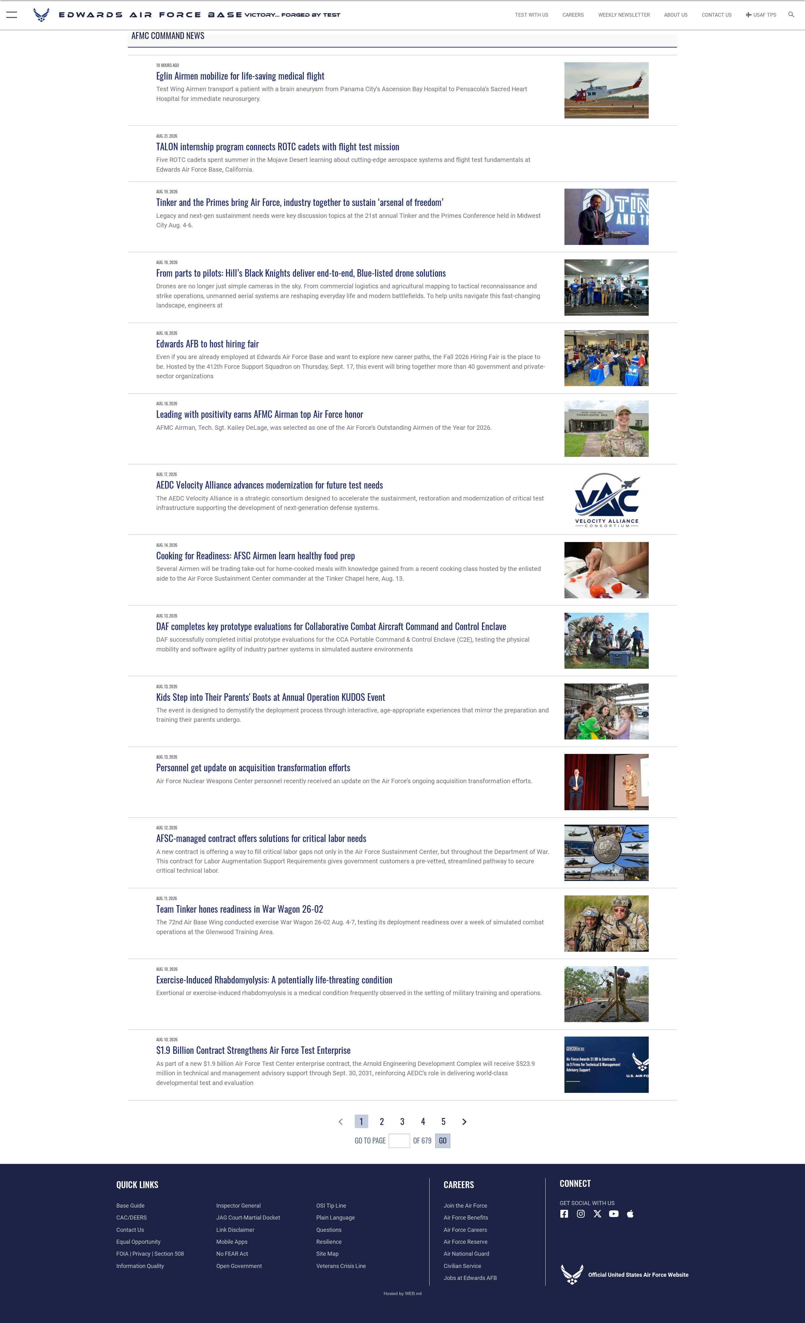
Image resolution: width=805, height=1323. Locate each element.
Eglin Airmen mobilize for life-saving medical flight (240, 75)
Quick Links (137, 1184)
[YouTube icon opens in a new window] (614, 1214)
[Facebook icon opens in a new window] (564, 1214)
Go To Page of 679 (393, 1140)
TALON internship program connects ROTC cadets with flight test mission (277, 146)
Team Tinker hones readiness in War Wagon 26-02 (239, 908)
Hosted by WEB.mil (403, 1293)
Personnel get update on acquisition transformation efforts (253, 767)
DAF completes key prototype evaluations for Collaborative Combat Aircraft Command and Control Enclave (331, 626)
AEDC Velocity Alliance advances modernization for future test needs (269, 484)
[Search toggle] (791, 15)
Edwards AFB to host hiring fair (207, 343)
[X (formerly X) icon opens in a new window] (597, 1214)
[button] (10, 15)
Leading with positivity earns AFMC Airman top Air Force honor (259, 413)
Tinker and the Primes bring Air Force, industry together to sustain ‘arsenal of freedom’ (299, 201)
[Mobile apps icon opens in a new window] (630, 1214)
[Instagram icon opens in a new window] (581, 1214)
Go (443, 1140)
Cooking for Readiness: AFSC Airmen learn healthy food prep (255, 555)
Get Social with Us (587, 1203)
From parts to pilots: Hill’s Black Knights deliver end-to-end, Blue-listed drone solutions (301, 272)
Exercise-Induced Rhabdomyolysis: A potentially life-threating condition (274, 979)
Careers (459, 1184)
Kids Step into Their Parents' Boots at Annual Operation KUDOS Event (270, 696)
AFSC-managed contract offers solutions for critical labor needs (261, 837)
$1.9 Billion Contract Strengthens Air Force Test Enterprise (253, 1049)
